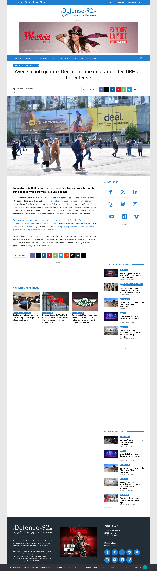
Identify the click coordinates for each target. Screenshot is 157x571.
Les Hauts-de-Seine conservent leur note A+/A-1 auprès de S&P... (130, 290)
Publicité (17, 65)
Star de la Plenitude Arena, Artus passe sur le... (130, 318)
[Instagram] (33, 2)
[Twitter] (18, 2)
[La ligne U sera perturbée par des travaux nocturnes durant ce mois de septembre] (111, 440)
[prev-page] (105, 343)
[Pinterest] (118, 89)
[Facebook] (15, 2)
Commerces (47, 313)
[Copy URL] (83, 255)
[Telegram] (129, 89)
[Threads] (26, 2)
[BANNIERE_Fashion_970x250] (78, 37)
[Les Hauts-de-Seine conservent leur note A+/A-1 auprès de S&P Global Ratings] (111, 287)
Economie (123, 327)
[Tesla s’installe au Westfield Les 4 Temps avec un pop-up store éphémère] (26, 301)
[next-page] (109, 343)
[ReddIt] (66, 255)
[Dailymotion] (40, 2)
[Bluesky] (29, 2)
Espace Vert (125, 299)
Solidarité (124, 495)
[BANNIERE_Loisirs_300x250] (78, 542)
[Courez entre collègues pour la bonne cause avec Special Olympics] (111, 498)
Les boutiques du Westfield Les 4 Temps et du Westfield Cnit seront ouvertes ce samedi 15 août (55, 319)
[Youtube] (37, 2)
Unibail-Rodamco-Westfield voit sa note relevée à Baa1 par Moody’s (130, 333)
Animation (124, 270)
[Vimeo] (44, 2)
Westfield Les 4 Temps (30, 65)
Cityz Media (30, 226)
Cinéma (122, 313)
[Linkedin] (22, 2)
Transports (124, 437)
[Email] (72, 255)
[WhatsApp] (123, 89)
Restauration (77, 313)
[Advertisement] (57, 269)
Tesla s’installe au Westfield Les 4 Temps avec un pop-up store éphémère (26, 317)
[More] (135, 89)
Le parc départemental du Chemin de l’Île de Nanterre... (132, 304)
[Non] (154, 567)
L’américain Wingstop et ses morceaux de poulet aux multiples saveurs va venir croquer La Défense (84, 319)
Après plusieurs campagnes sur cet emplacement (71, 201)
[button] (141, 58)
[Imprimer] (77, 255)
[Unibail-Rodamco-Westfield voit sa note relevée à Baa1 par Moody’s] (111, 330)
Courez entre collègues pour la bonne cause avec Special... (131, 500)
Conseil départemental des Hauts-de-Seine (130, 284)
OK (145, 567)
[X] (106, 89)
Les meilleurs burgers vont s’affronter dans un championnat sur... (131, 275)
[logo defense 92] (78, 12)
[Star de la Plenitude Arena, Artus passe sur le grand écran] (111, 316)
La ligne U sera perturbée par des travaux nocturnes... (131, 442)
